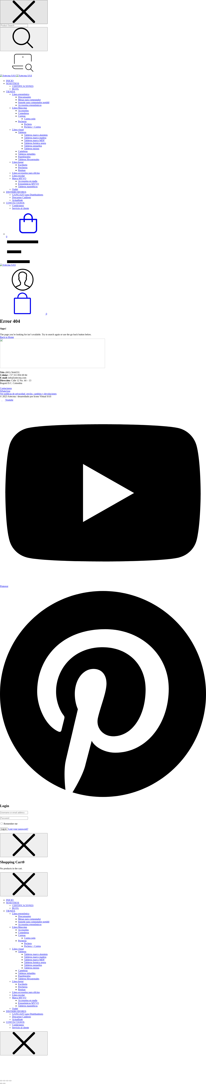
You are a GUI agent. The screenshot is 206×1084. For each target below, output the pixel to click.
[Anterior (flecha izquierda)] (1, 1083)
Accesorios (23, 110)
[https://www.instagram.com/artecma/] (3, 400)
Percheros (22, 167)
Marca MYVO (19, 178)
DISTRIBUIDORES (16, 192)
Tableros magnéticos (28, 186)
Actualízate (17, 200)
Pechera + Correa (32, 127)
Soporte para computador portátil (33, 102)
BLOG (15, 89)
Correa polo (29, 118)
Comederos (23, 113)
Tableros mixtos (31, 148)
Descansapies (24, 97)
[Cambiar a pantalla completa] (4, 1080)
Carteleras (23, 151)
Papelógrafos (24, 156)
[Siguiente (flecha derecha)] (4, 1083)
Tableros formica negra (35, 143)
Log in (3, 829)
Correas (21, 116)
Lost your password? (18, 829)
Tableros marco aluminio (36, 135)
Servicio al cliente (20, 208)
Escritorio (22, 165)
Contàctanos (18, 205)
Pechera (28, 124)
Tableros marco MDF (34, 140)
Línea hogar (18, 162)
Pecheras (22, 121)
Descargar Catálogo (21, 197)
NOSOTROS (12, 83)
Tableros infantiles (26, 154)
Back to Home (7, 337)
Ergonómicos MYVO (28, 184)
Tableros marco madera (35, 137)
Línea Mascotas (19, 108)
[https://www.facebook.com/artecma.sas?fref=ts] (1, 400)
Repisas (21, 170)
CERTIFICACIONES (22, 86)
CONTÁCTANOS (15, 203)
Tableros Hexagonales (28, 159)
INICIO (10, 80)
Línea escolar (18, 175)
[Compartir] (7, 1080)
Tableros (22, 132)
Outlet (15, 189)
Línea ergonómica (20, 94)
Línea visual (18, 129)
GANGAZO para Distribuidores (27, 194)
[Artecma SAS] (16, 75)
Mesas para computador (29, 99)
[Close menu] (24, 12)
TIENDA (10, 91)
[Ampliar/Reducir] (1, 1080)
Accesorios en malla (27, 181)
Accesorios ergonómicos (29, 105)
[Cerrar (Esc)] (10, 1080)
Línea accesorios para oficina (26, 173)
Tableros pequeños (33, 146)
